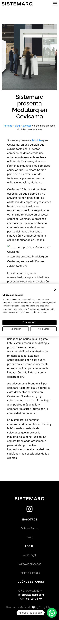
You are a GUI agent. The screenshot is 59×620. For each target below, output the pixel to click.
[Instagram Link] (29, 509)
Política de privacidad (29, 564)
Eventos (26, 125)
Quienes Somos (30, 528)
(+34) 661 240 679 (30, 598)
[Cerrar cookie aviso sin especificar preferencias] (55, 289)
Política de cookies (30, 572)
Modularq (38, 140)
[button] (52, 613)
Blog (17, 125)
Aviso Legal (29, 555)
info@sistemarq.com (31, 594)
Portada (8, 125)
